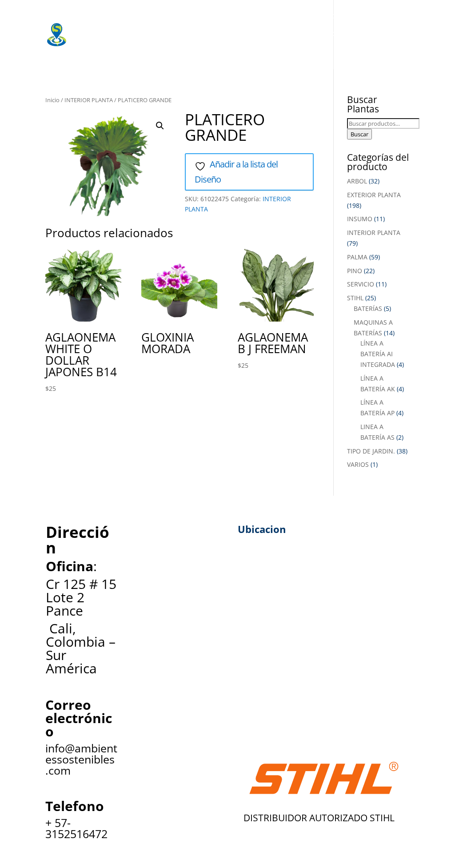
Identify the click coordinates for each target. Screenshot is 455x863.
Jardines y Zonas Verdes (132, 33)
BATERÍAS (368, 308)
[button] (160, 126)
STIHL (355, 298)
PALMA (357, 257)
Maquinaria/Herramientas (298, 15)
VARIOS (358, 464)
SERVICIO (360, 284)
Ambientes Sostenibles (130, 15)
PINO (354, 270)
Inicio (52, 100)
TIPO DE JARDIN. (371, 451)
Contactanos (219, 51)
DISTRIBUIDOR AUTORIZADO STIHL (319, 817)
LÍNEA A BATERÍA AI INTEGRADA (377, 354)
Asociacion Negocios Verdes (357, 33)
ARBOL (357, 181)
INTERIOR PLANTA (88, 100)
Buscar (359, 134)
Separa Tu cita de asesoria (136, 51)
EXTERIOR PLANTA (374, 195)
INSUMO (359, 219)
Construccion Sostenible (241, 33)
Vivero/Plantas (211, 15)
